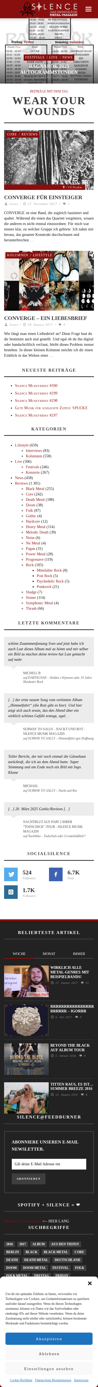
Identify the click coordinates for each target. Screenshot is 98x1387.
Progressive (35, 559)
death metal (36, 1260)
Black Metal (35, 489)
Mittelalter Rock (49, 570)
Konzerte (33, 472)
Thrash (31, 608)
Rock (30, 565)
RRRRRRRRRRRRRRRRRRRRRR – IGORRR (72, 1008)
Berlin (12, 1252)
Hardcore (33, 521)
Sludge (31, 592)
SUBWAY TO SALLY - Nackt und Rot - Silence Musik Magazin (54, 731)
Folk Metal (17, 1276)
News (67, 57)
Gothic (31, 516)
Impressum (81, 1380)
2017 (22, 1244)
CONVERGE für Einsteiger (43, 197)
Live (53, 57)
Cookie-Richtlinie (21, 1380)
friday (62, 1276)
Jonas (13, 203)
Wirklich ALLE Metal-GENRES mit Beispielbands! (69, 972)
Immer (79, 954)
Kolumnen (17, 255)
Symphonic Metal (39, 603)
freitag (41, 1276)
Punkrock (44, 587)
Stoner (31, 598)
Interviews (34, 451)
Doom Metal (34, 1268)
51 (87, 982)
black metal (56, 1252)
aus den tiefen (65, 1244)
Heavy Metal (35, 527)
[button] (90, 1283)
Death (12, 1260)
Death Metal (35, 500)
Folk (29, 510)
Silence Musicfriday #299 (36, 393)
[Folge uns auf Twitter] (11, 874)
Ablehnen (49, 1354)
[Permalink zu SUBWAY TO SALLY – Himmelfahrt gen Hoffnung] (14, 732)
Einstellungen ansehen (49, 1369)
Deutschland (67, 1260)
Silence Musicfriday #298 (36, 401)
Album (38, 1244)
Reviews (30, 134)
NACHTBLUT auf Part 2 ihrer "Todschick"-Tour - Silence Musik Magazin (53, 826)
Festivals (35, 57)
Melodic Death (37, 532)
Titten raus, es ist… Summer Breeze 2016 (71, 1086)
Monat (49, 954)
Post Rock (44, 576)
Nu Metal (33, 543)
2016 (9, 1244)
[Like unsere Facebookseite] (56, 874)
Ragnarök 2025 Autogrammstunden (49, 69)
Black (31, 1252)
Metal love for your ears (22, 1221)
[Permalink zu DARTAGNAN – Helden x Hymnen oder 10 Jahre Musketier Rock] (14, 675)
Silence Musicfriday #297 (36, 415)
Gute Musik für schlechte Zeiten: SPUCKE (51, 408)
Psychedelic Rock (50, 581)
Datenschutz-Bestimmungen (53, 1380)
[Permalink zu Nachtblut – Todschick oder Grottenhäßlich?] (14, 825)
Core (12, 134)
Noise (30, 538)
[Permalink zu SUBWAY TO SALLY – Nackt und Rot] (14, 788)
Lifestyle (42, 255)
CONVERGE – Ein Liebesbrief (45, 318)
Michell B (32, 673)
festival (61, 1268)
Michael (30, 786)
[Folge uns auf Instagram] (11, 892)
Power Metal (35, 554)
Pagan (30, 549)
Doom (30, 505)
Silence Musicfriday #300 (36, 386)
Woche (19, 954)
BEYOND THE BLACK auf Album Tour (70, 1047)
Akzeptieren (49, 1339)
